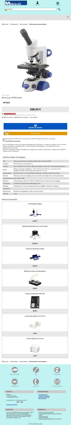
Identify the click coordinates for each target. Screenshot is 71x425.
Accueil (6, 24)
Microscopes (23, 24)
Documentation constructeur (12, 141)
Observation (14, 24)
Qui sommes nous (42, 394)
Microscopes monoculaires (38, 24)
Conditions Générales (43, 396)
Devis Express (35, 133)
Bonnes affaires (42, 398)
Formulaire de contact (11, 404)
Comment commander (44, 397)
